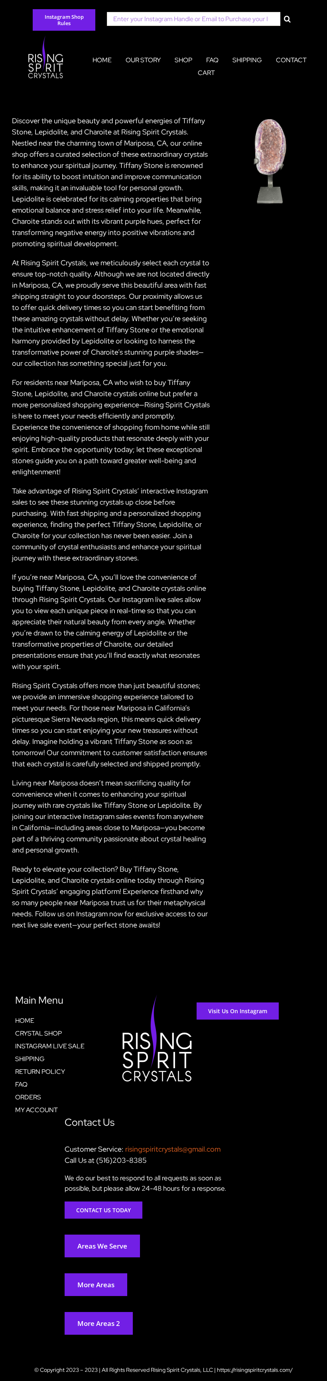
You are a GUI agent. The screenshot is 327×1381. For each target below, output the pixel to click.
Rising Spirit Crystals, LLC (182, 1369)
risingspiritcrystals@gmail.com (173, 1149)
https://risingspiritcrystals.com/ (255, 1369)
